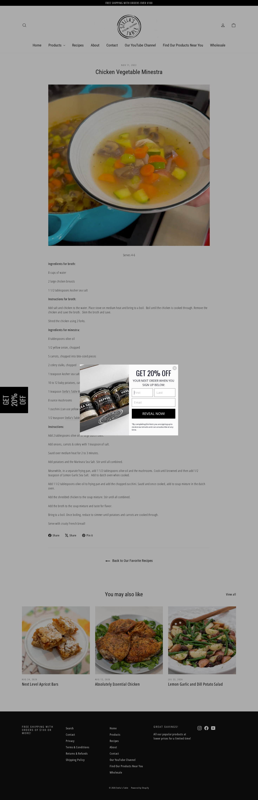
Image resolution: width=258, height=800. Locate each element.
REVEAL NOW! (153, 413)
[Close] (175, 368)
